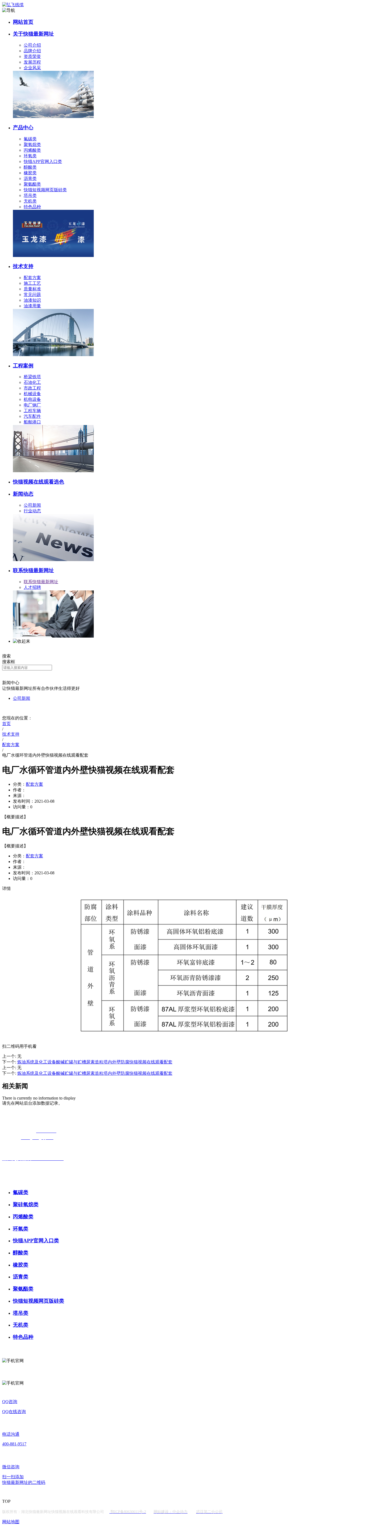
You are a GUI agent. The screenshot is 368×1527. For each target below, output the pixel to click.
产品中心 (23, 127)
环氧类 (30, 156)
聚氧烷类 (32, 144)
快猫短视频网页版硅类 (45, 189)
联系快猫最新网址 (33, 570)
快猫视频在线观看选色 (38, 482)
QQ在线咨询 (14, 1411)
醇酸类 (30, 167)
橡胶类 (30, 173)
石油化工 (32, 382)
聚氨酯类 (32, 184)
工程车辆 (32, 410)
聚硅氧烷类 (26, 1204)
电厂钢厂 (32, 405)
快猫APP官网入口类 (43, 161)
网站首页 (23, 22)
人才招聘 (32, 587)
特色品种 (32, 206)
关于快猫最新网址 (33, 34)
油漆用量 (32, 306)
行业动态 (32, 511)
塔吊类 (30, 195)
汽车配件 (32, 416)
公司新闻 (32, 505)
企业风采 (32, 67)
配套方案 (32, 277)
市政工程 (32, 388)
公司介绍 (32, 45)
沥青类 (30, 178)
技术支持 (23, 266)
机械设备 (32, 393)
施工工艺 (32, 283)
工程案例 (23, 365)
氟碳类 (30, 139)
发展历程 (32, 62)
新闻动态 (23, 494)
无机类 (30, 201)
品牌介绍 (32, 50)
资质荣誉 (32, 56)
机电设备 (32, 399)
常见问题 (32, 294)
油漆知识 (32, 300)
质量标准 (32, 289)
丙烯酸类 (32, 150)
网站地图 (10, 1521)
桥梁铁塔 (32, 376)
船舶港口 (32, 422)
